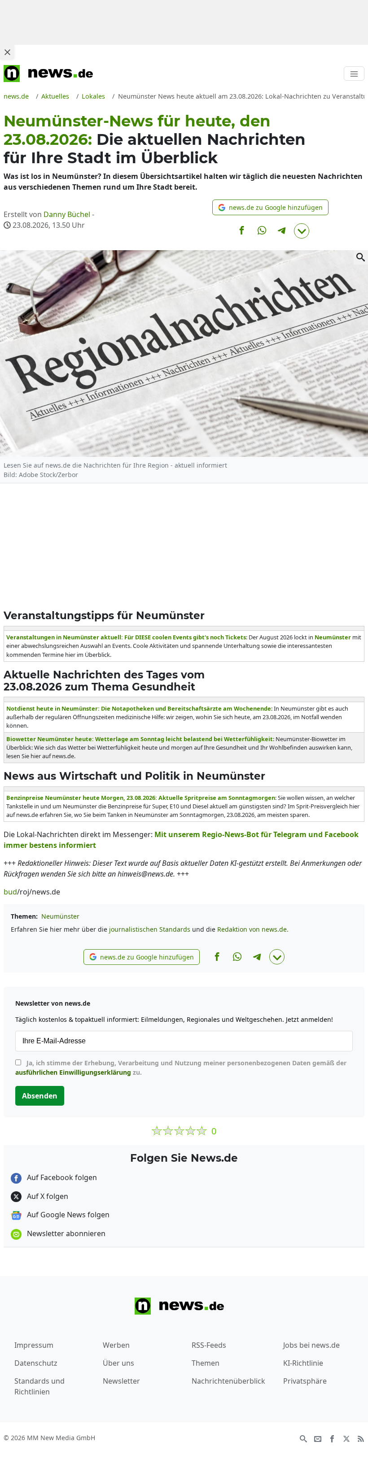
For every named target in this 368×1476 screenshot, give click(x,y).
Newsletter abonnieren (65, 1233)
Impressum (33, 1345)
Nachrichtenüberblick (228, 1381)
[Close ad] (7, 52)
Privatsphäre (305, 1381)
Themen (205, 1363)
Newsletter (121, 1381)
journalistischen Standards (149, 929)
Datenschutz (35, 1363)
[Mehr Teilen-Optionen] (301, 231)
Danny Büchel (67, 214)
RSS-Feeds (209, 1345)
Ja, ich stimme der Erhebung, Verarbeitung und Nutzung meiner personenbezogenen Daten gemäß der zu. (180, 1068)
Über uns (118, 1363)
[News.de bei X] (346, 1438)
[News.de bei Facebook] (332, 1438)
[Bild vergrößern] (361, 257)
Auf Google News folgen (67, 1215)
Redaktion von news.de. (253, 929)
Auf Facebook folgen (61, 1177)
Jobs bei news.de (311, 1345)
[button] (270, 207)
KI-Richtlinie (303, 1363)
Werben (116, 1345)
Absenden (39, 1096)
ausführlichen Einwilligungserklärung (73, 1072)
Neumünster (60, 916)
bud (10, 892)
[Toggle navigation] (354, 73)
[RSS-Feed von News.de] (360, 1438)
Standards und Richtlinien (39, 1386)
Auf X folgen (46, 1196)
